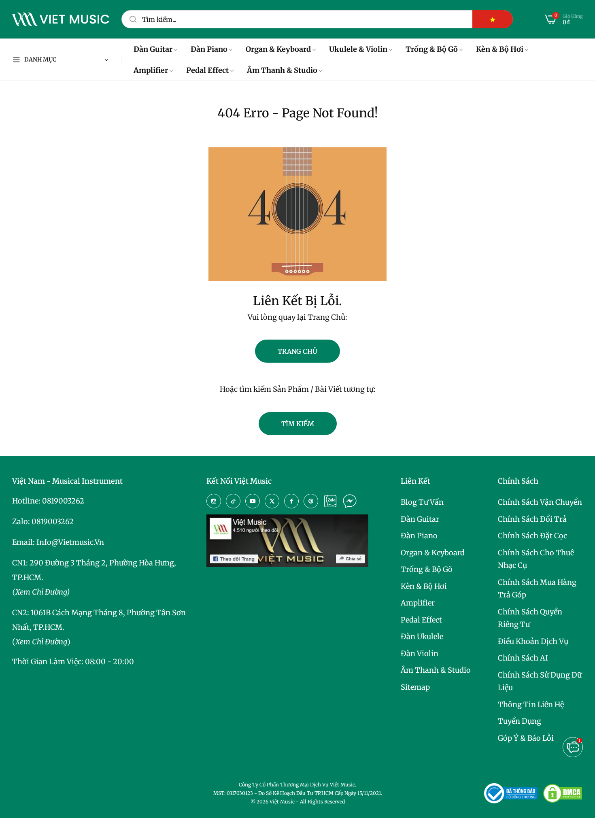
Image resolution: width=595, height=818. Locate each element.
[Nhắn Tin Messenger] (349, 501)
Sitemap (415, 687)
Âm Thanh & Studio (436, 670)
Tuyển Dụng (519, 721)
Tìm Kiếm (297, 424)
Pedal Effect (421, 620)
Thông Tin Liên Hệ (531, 704)
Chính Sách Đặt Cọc (532, 535)
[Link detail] (213, 501)
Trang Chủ (297, 351)
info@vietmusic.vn (70, 542)
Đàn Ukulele (422, 636)
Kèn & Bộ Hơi (424, 586)
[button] (573, 747)
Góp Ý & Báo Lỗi (526, 738)
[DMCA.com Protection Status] (562, 793)
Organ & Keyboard (433, 552)
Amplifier (418, 603)
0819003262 (63, 501)
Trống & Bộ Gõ (427, 569)
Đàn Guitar (420, 519)
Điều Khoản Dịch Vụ (533, 641)
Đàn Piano (419, 535)
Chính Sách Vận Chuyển (540, 502)
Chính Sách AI (523, 658)
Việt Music (282, 802)
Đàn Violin (419, 653)
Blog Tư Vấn (422, 502)
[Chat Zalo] (330, 501)
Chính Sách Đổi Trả (532, 519)
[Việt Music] (60, 19)
